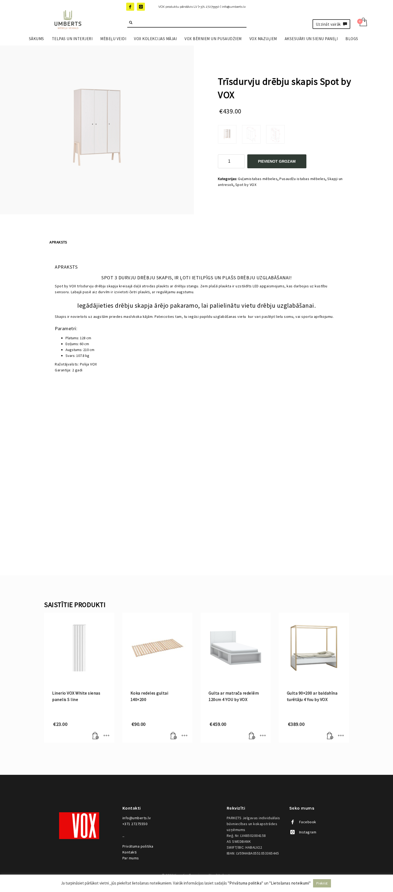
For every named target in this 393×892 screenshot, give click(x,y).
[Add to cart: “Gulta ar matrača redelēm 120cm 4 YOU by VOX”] (252, 736)
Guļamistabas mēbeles (258, 178)
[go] (130, 22)
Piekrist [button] (322, 883)
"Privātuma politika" (245, 883)
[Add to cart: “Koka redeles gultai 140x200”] (173, 736)
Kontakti (129, 852)
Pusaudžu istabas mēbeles (302, 178)
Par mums (130, 858)
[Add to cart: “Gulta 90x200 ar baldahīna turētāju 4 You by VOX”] (330, 736)
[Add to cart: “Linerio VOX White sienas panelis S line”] (95, 736)
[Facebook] (130, 7)
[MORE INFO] (106, 736)
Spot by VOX (246, 184)
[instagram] (141, 7)
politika (137, 846)
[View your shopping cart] (363, 22)
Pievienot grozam (277, 161)
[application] (196, 458)
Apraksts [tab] (58, 242)
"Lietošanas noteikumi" (290, 883)
